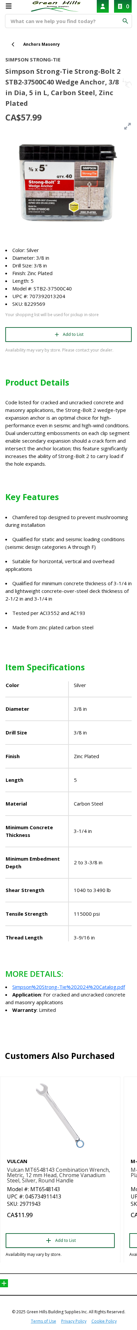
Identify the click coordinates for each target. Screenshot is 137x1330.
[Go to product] (60, 1115)
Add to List (73, 334)
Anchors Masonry (41, 44)
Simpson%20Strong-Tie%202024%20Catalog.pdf (68, 986)
